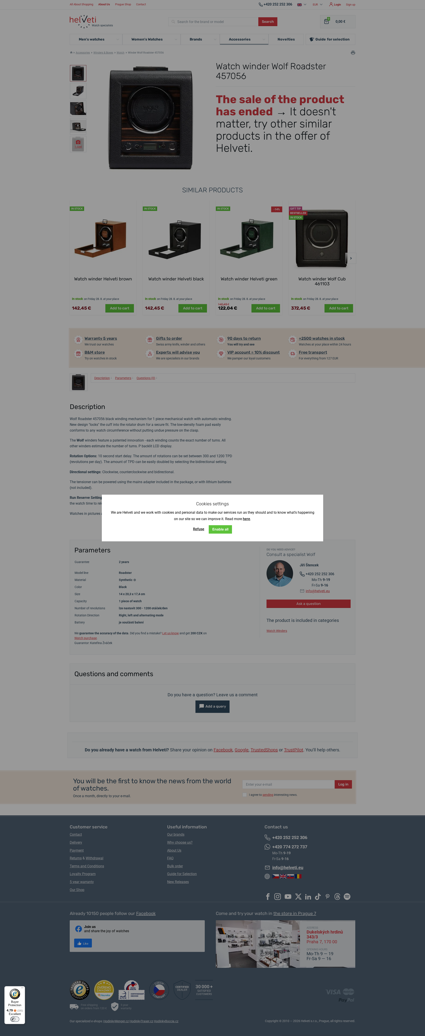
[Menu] (22, 989)
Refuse (198, 529)
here (246, 519)
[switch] (14, 1019)
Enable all (220, 529)
